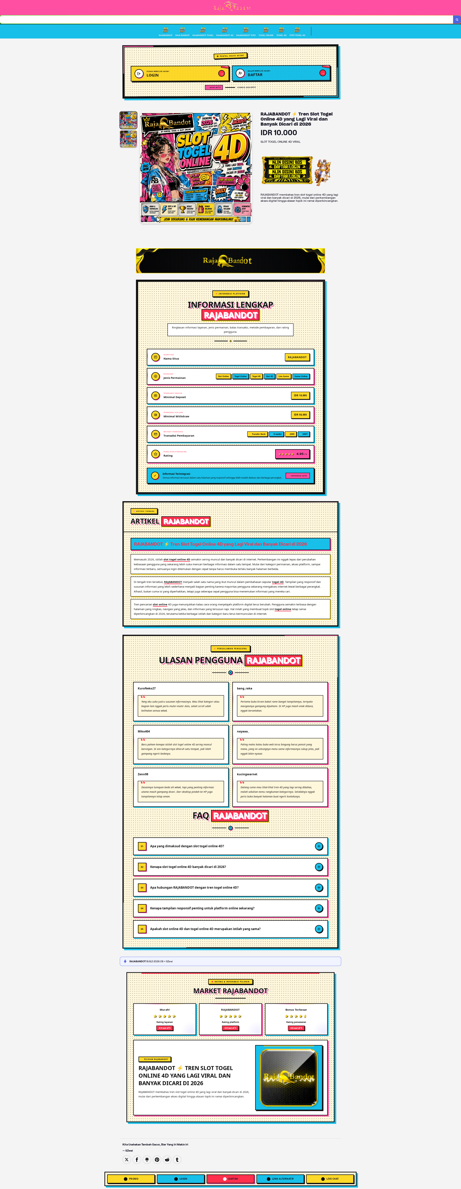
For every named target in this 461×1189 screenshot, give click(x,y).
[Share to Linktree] (147, 1159)
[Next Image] (249, 168)
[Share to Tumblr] (177, 1159)
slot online (160, 604)
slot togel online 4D (177, 559)
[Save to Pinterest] (157, 1159)
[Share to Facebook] (137, 1159)
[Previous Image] (143, 168)
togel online (283, 609)
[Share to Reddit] (167, 1159)
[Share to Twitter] (126, 1159)
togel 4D (278, 582)
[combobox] (226, 19)
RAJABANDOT (173, 582)
